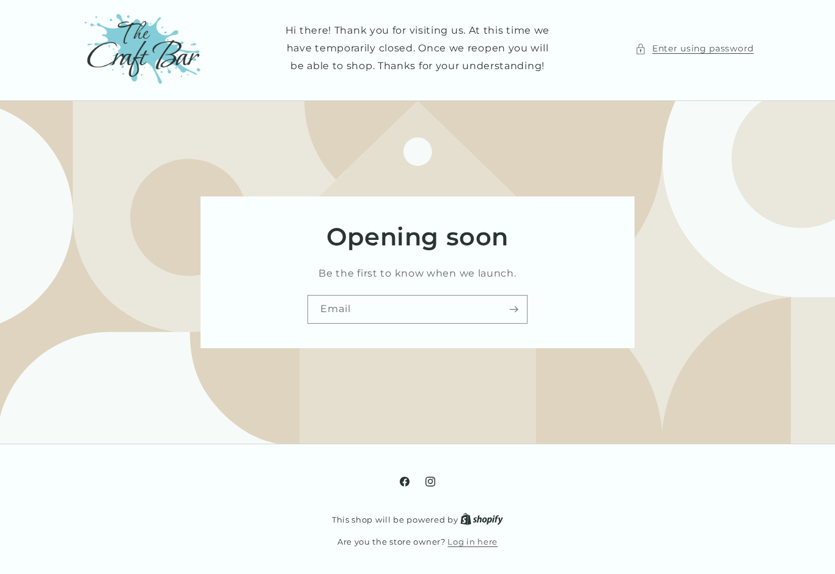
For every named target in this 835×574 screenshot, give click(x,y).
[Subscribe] (513, 309)
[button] (694, 48)
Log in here (472, 541)
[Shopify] (481, 519)
